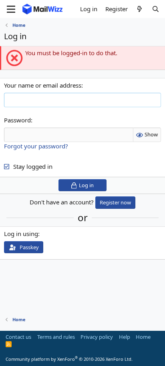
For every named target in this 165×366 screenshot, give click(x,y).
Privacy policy (96, 336)
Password (17, 120)
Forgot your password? (36, 146)
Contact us (18, 336)
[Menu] (11, 9)
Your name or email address (42, 85)
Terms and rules (56, 336)
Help (124, 336)
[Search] (155, 9)
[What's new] (139, 9)
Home (143, 336)
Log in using (21, 234)
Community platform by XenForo (69, 359)
